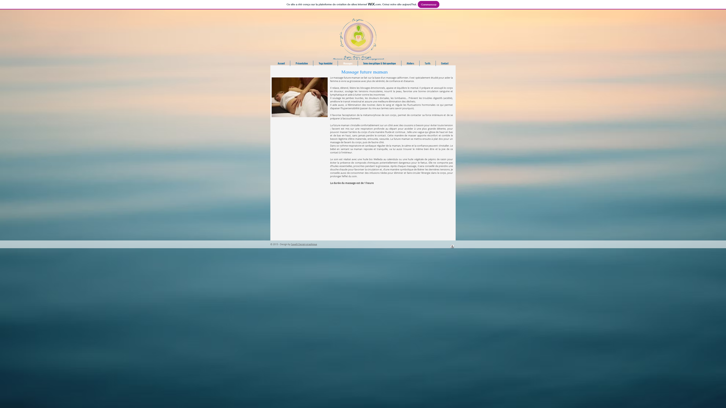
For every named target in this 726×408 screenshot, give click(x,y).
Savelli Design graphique (304, 244)
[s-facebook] (452, 246)
